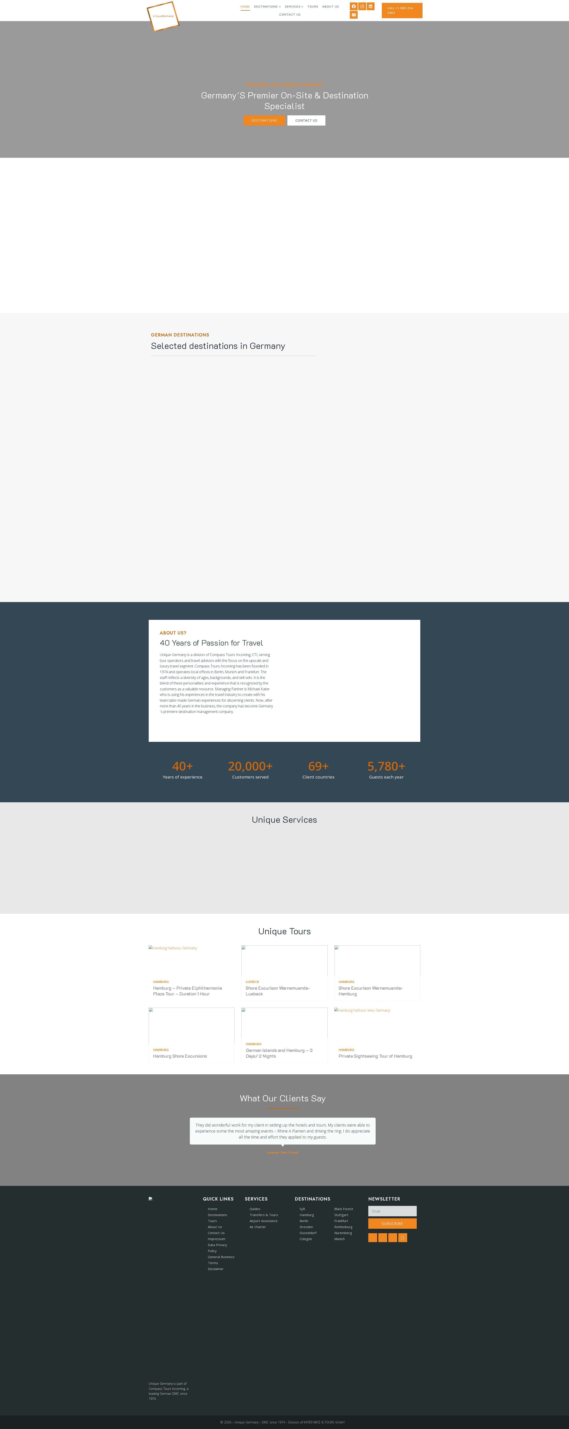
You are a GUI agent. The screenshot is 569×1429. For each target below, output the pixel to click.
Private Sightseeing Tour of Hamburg (375, 1056)
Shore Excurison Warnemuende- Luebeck (278, 991)
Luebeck (252, 982)
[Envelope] (402, 1237)
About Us (330, 6)
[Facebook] (354, 6)
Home (245, 6)
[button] (179, 1136)
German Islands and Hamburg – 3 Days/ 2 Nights (279, 1053)
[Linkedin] (371, 6)
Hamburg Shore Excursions (180, 1056)
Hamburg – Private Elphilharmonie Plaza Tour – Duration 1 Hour (187, 991)
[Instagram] (362, 6)
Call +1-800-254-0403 (401, 10)
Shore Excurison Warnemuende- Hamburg (371, 991)
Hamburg (161, 982)
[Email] (354, 15)
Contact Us (290, 14)
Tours (312, 6)
